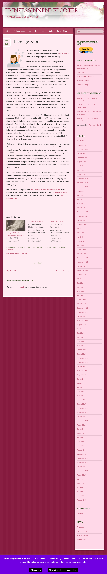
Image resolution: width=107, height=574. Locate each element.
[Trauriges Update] (39, 231)
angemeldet (19, 287)
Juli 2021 (80, 195)
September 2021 (82, 187)
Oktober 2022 (81, 153)
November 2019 (82, 262)
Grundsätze (39, 31)
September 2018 (82, 320)
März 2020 (80, 245)
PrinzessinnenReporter (41, 11)
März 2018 (80, 345)
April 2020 (80, 241)
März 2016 (80, 446)
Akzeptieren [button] (36, 570)
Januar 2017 (81, 404)
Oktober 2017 (81, 366)
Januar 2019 (81, 304)
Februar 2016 (81, 450)
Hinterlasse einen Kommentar (17, 254)
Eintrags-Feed (82, 531)
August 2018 (81, 325)
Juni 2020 (80, 233)
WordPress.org (82, 539)
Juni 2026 (80, 141)
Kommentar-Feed (83, 535)
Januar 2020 (81, 254)
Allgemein (80, 513)
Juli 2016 (80, 429)
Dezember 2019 (82, 258)
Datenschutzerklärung (22, 31)
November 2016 (82, 412)
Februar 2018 (81, 350)
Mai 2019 (80, 287)
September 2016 (82, 421)
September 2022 (82, 158)
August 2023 (81, 145)
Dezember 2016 (82, 408)
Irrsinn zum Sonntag (62, 271)
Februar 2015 (81, 500)
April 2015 (80, 492)
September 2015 (82, 471)
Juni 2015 (80, 483)
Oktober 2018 (81, 316)
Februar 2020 (81, 249)
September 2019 (82, 270)
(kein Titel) (80, 72)
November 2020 (82, 216)
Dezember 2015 (82, 458)
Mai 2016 (80, 437)
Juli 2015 (80, 479)
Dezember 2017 (82, 358)
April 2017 (80, 391)
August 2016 (81, 425)
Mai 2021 (80, 199)
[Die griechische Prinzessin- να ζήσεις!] (15, 225)
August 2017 (81, 375)
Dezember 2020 (82, 212)
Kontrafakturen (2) (83, 80)
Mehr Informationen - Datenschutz (63, 570)
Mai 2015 (80, 487)
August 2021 (81, 191)
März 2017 (80, 395)
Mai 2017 (80, 387)
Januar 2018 (81, 354)
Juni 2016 (80, 433)
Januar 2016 (81, 454)
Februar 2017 (81, 400)
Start (8, 31)
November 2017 (82, 362)
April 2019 (80, 291)
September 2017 (82, 370)
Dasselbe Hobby (82, 85)
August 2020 (81, 224)
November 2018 (82, 312)
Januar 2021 (81, 208)
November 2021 (82, 183)
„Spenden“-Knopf (59, 192)
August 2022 (81, 162)
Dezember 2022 (82, 149)
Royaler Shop (61, 31)
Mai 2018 (80, 337)
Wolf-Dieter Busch (83, 98)
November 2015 (82, 462)
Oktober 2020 (81, 220)
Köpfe (50, 31)
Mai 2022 (80, 166)
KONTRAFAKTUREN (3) (85, 76)
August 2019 (81, 274)
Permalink (9, 250)
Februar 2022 (81, 174)
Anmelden (80, 527)
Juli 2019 (80, 279)
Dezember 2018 (82, 308)
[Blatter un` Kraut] (61, 231)
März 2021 (80, 203)
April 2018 (80, 341)
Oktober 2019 (81, 266)
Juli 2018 (80, 329)
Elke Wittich (64, 54)
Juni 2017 (80, 383)
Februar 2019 (81, 299)
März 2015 (80, 496)
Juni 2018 (80, 333)
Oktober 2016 (81, 416)
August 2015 (81, 475)
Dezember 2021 (82, 178)
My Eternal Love (12, 271)
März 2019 (80, 295)
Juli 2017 (80, 379)
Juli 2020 (80, 228)
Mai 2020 (80, 237)
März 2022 (80, 170)
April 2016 (80, 441)
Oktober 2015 (81, 466)
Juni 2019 (80, 283)
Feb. (6, 41)
